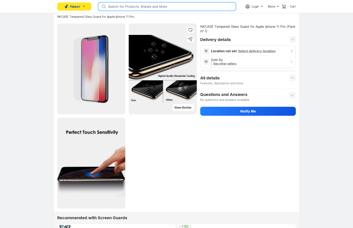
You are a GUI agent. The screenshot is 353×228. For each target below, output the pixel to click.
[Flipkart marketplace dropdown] (72, 6)
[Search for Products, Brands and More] (103, 6)
